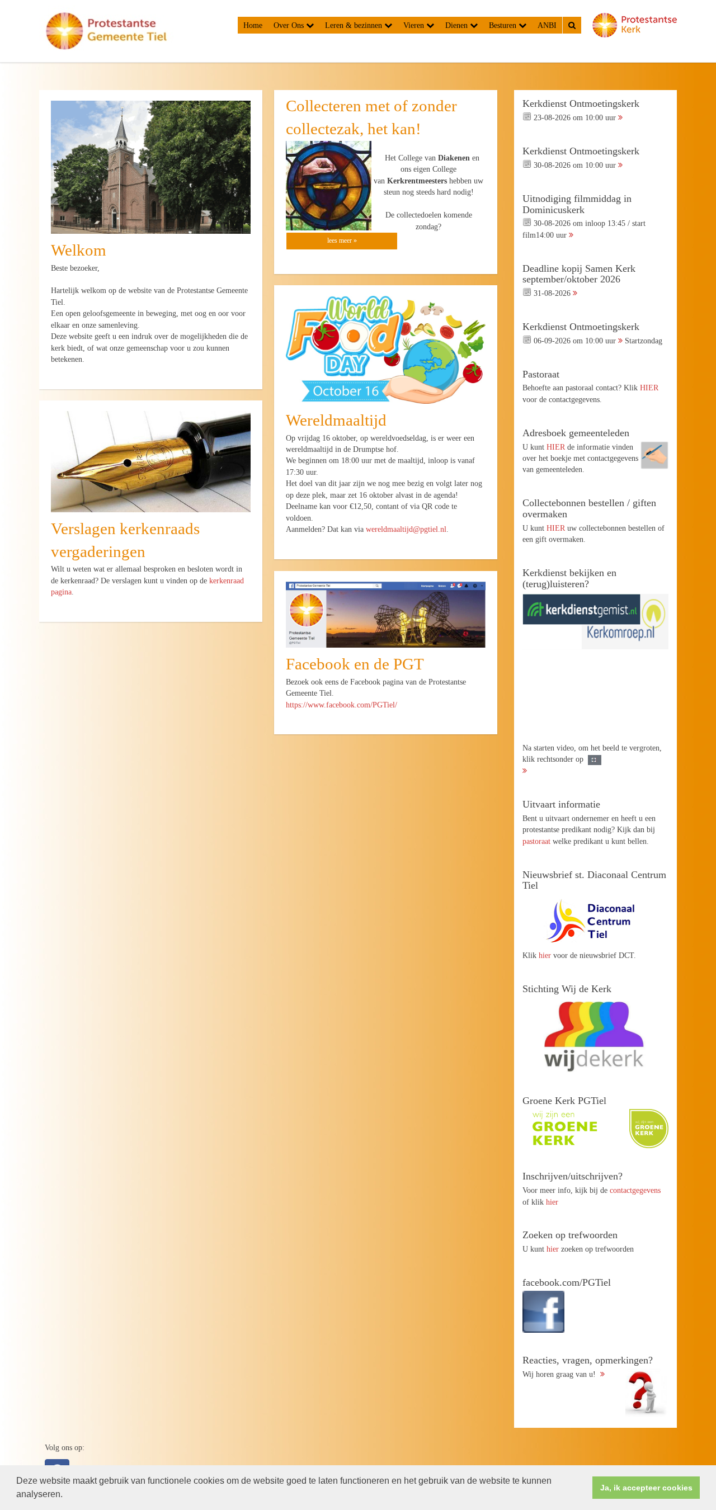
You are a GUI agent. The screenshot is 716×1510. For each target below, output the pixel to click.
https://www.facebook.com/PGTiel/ (341, 704)
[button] (66, 1495)
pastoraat (536, 841)
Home (252, 25)
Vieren (414, 25)
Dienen (457, 25)
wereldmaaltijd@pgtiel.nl (406, 529)
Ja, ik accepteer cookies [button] (646, 1487)
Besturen (504, 25)
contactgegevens (635, 1190)
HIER (649, 387)
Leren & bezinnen (354, 25)
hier (545, 955)
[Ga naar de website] (595, 920)
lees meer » (342, 240)
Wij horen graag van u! (587, 1367)
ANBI (547, 25)
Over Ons (290, 25)
